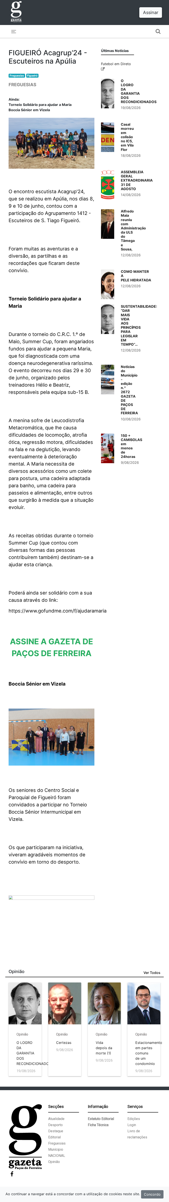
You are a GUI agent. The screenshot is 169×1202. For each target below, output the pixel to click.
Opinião (54, 1162)
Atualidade (56, 1119)
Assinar (150, 12)
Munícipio (55, 1149)
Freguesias (17, 75)
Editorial (54, 1137)
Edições (133, 1119)
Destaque (55, 1131)
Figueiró (32, 75)
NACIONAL (56, 1156)
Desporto (55, 1125)
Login (131, 1125)
